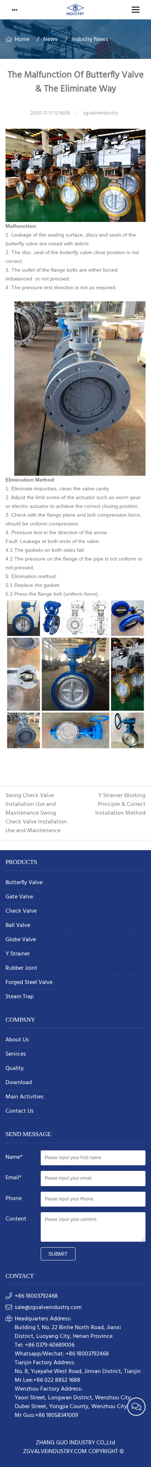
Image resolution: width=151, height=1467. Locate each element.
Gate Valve (19, 897)
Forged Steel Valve (28, 982)
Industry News (89, 39)
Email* (13, 1178)
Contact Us (19, 1111)
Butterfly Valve (24, 882)
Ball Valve (17, 925)
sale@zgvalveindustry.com (48, 1307)
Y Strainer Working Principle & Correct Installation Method (120, 804)
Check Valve (21, 911)
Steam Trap (19, 997)
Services (15, 1054)
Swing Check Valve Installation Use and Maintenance (30, 804)
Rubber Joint (21, 968)
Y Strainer (17, 954)
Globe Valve (20, 939)
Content (15, 1219)
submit (58, 1254)
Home (22, 39)
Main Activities (24, 1097)
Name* (14, 1157)
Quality (14, 1068)
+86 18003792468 (36, 1296)
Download (18, 1082)
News (50, 39)
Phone (13, 1198)
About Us (17, 1040)
